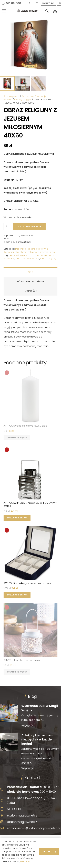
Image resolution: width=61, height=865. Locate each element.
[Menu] (4, 11)
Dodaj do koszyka (29, 226)
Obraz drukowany (37, 255)
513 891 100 (14, 809)
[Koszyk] (55, 11)
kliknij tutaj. (25, 861)
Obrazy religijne (23, 99)
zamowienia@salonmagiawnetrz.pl (33, 828)
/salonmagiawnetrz (22, 815)
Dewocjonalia (11, 252)
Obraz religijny (48, 258)
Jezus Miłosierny (18, 255)
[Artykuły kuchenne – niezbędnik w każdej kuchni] (30, 751)
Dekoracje (27, 96)
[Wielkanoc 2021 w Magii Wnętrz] (30, 715)
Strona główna (11, 96)
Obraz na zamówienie (27, 258)
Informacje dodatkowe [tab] (30, 281)
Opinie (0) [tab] (31, 291)
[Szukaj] (47, 11)
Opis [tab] (30, 272)
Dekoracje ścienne (37, 248)
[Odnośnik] (27, 11)
